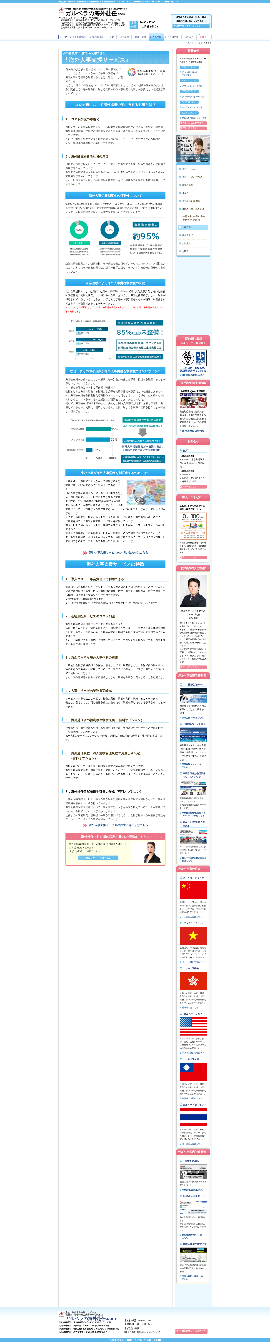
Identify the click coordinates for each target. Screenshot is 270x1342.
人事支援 (156, 37)
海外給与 (124, 37)
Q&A (112, 37)
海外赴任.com (189, 169)
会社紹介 (189, 37)
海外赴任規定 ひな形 (192, 177)
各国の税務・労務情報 (193, 209)
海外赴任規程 (79, 37)
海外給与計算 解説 (191, 201)
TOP (64, 37)
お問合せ (204, 37)
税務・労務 (140, 37)
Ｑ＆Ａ (185, 193)
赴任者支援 (173, 37)
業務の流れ (97, 37)
